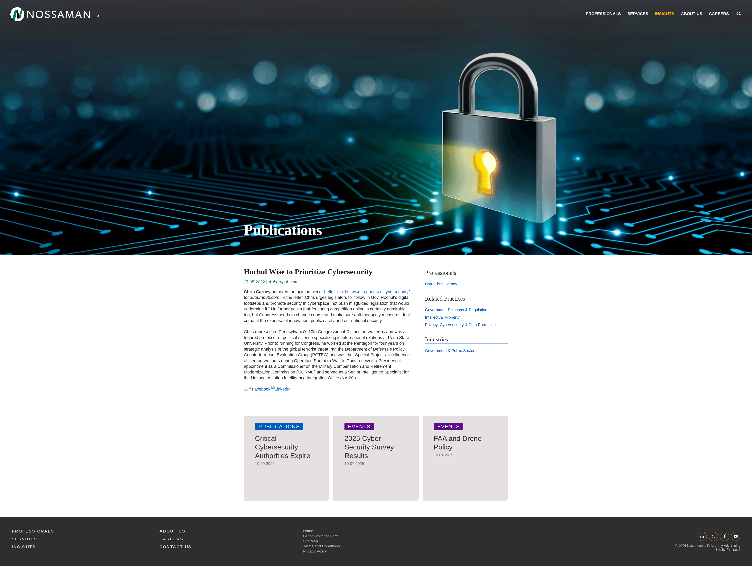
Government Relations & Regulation (456, 310)
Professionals (603, 13)
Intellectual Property (442, 317)
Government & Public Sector (450, 350)
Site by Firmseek (727, 550)
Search (738, 15)
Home (308, 531)
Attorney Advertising (725, 546)
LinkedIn (702, 536)
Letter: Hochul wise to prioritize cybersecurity (366, 291)
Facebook (724, 536)
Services (637, 13)
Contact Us (175, 546)
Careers (719, 13)
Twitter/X (713, 536)
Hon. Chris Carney (441, 284)
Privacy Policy (315, 551)
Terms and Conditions (321, 546)
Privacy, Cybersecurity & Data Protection (460, 325)
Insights (664, 13)
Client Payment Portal (321, 536)
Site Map (310, 541)
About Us (691, 13)
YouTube (735, 536)
